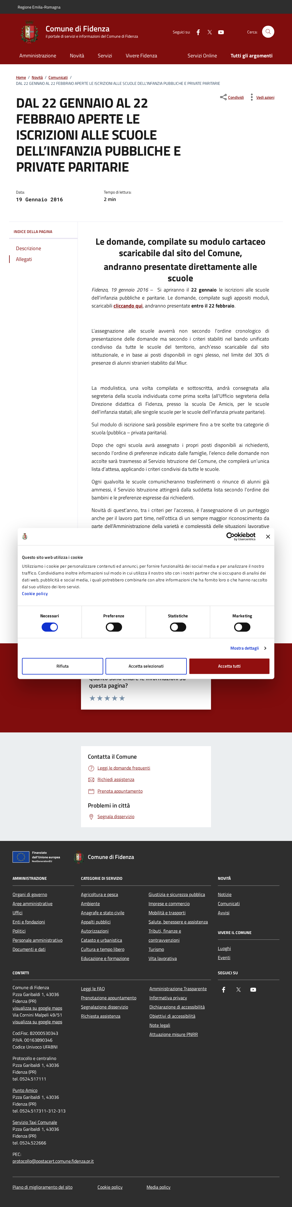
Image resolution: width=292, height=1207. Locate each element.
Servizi (105, 55)
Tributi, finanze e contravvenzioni (165, 935)
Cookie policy (35, 593)
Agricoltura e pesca (99, 894)
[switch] (114, 627)
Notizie (225, 894)
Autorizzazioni (95, 930)
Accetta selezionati (146, 666)
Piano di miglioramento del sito (42, 1187)
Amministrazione (37, 55)
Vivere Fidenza (141, 55)
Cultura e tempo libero (102, 949)
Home (21, 78)
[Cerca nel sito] (268, 32)
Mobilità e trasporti (167, 912)
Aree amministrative (32, 903)
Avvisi (224, 912)
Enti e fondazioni (29, 921)
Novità (77, 55)
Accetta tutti (229, 666)
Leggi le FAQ (93, 988)
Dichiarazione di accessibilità (177, 1006)
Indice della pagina (33, 231)
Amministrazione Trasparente (178, 988)
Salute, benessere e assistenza (178, 921)
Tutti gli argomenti (252, 55)
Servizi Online (202, 55)
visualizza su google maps (37, 1008)
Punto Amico (25, 1090)
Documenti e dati (29, 949)
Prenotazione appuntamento (108, 997)
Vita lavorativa (163, 958)
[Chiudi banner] (268, 537)
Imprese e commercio (169, 903)
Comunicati (58, 78)
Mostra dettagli (244, 648)
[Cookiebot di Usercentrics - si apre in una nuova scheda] (231, 536)
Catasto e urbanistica (101, 940)
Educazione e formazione (105, 958)
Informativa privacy (168, 997)
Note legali (159, 1025)
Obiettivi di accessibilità (172, 1016)
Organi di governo (30, 894)
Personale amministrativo (37, 940)
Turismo (156, 949)
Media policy (159, 1187)
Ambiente (90, 903)
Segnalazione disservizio (104, 1006)
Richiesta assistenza (100, 1016)
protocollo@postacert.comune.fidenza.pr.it (53, 1161)
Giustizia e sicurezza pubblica (177, 894)
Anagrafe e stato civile (102, 912)
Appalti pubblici (96, 921)
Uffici (18, 912)
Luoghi (224, 948)
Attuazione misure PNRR (173, 1034)
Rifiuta (62, 666)
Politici (19, 930)
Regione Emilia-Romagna (39, 7)
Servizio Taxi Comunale (35, 1122)
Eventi (224, 957)
